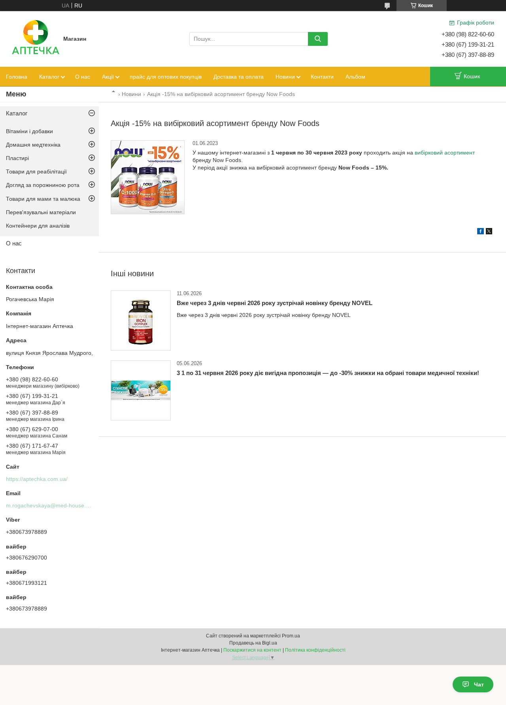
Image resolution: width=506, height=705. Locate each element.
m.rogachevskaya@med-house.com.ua (55, 505)
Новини (285, 77)
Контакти (322, 77)
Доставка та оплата (238, 77)
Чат (479, 684)
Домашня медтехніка (33, 144)
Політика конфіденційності (315, 650)
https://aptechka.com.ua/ (37, 479)
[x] (489, 232)
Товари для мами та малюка (43, 199)
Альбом (355, 77)
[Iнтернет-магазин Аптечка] (35, 38)
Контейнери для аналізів (38, 225)
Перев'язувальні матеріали (41, 212)
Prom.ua (291, 636)
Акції (108, 77)
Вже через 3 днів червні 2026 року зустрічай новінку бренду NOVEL (274, 303)
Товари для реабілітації (36, 171)
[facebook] (480, 232)
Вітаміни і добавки (29, 131)
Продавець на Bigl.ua (253, 643)
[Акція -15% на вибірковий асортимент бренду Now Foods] (148, 177)
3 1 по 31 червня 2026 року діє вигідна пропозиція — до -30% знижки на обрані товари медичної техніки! (328, 372)
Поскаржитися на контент (252, 650)
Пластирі (17, 158)
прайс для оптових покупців (166, 77)
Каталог (49, 77)
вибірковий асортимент (445, 152)
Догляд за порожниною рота (42, 185)
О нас (82, 77)
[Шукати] (318, 39)
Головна (16, 77)
